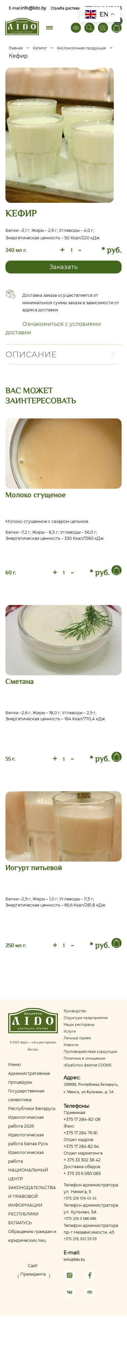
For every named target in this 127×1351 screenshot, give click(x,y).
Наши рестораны (79, 1024)
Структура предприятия (86, 1018)
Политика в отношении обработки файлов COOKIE (88, 1061)
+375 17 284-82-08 (82, 1119)
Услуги (70, 1031)
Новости (71, 1045)
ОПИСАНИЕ (31, 354)
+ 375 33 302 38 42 (82, 1159)
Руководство (75, 1011)
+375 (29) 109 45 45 (80, 1198)
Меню (14, 1064)
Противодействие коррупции (90, 1052)
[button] (18, 1278)
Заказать (63, 267)
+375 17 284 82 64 (81, 1146)
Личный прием (77, 1038)
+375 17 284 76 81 (81, 1132)
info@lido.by (33, 7)
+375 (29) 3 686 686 (80, 1218)
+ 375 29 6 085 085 (82, 1173)
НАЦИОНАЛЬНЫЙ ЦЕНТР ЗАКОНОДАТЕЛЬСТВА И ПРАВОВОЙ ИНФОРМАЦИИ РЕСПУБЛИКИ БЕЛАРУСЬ (32, 1196)
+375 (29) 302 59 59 (80, 1239)
